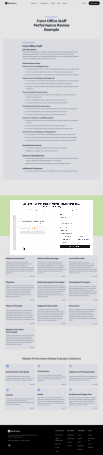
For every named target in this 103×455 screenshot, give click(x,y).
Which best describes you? (66, 233)
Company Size (63, 227)
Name (61, 214)
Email (61, 220)
